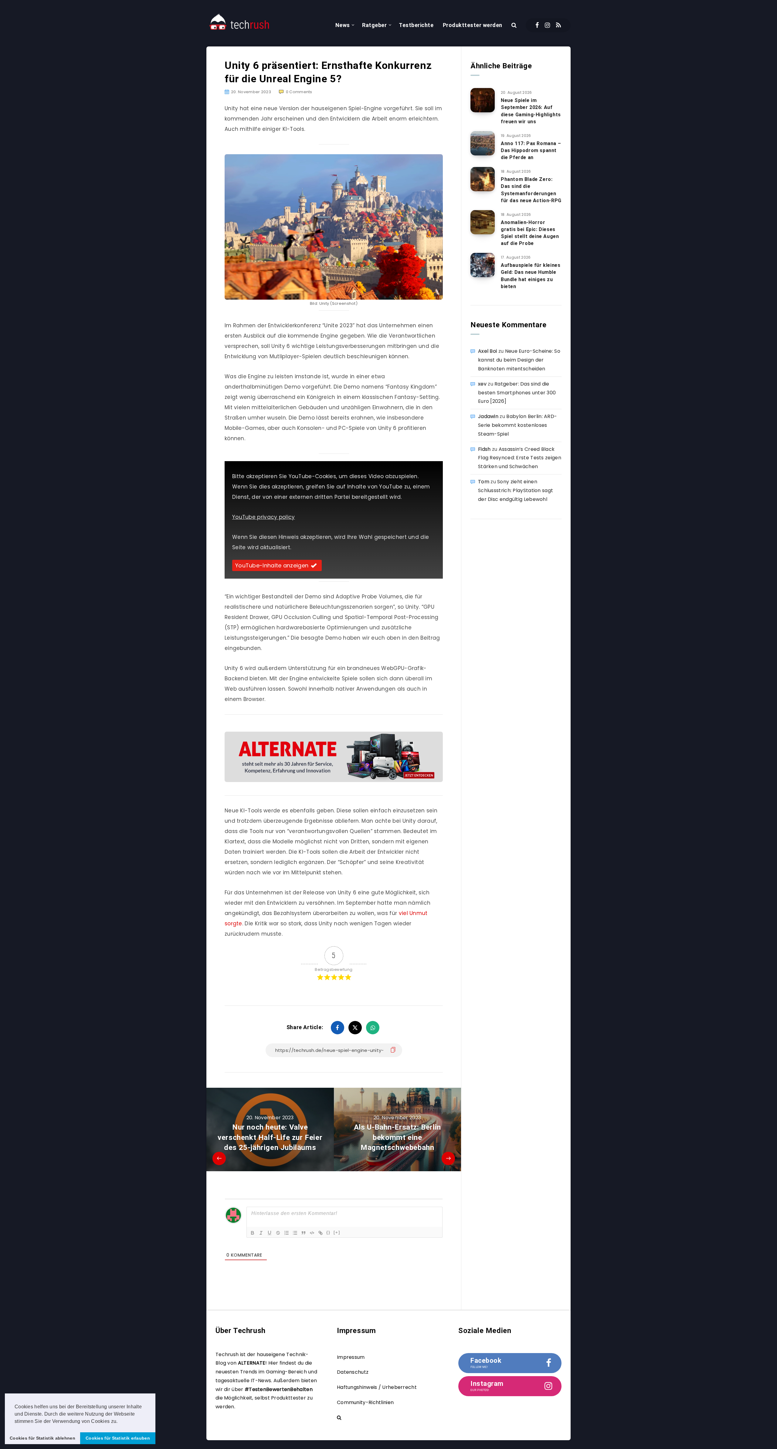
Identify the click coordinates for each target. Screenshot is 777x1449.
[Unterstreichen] (269, 1232)
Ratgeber (374, 25)
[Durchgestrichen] (278, 1232)
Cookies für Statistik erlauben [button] (118, 1438)
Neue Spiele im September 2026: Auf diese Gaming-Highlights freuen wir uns (531, 110)
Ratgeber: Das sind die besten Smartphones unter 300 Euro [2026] (517, 392)
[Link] (320, 1232)
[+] (337, 1232)
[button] (120, 1422)
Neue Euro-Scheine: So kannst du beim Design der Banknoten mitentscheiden (519, 360)
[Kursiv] (261, 1232)
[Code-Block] (312, 1232)
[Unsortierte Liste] (295, 1232)
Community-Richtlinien (365, 1402)
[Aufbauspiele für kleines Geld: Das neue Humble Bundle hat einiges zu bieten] (482, 265)
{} (328, 1232)
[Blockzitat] (303, 1232)
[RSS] (558, 25)
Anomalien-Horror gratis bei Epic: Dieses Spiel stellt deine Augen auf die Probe (530, 233)
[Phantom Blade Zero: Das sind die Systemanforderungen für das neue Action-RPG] (482, 179)
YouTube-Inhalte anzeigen (271, 565)
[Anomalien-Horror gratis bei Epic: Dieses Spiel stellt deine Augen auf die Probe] (482, 222)
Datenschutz (352, 1372)
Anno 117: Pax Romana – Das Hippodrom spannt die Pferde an (531, 150)
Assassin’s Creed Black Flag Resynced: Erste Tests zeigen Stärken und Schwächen (519, 458)
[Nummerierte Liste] (286, 1232)
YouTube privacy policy (263, 517)
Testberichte (416, 25)
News (342, 25)
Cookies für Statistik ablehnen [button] (42, 1438)
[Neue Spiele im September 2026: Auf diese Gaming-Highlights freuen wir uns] (482, 100)
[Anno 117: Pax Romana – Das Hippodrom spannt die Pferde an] (482, 143)
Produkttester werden (472, 25)
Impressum (351, 1357)
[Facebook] (537, 25)
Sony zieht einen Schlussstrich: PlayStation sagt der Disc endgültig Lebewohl (515, 490)
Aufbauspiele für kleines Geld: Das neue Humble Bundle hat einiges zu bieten (530, 275)
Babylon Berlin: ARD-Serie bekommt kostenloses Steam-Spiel (517, 425)
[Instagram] (547, 25)
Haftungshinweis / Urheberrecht (377, 1387)
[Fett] (252, 1232)
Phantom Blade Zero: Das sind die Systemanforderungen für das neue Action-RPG (531, 189)
